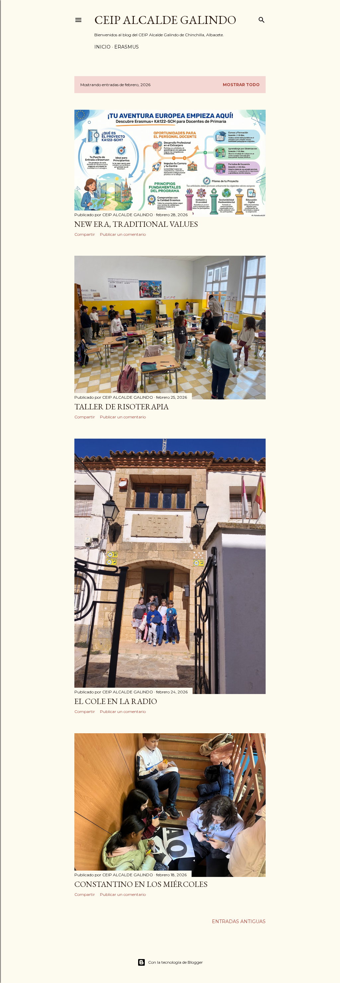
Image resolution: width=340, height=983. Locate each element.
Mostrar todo (241, 84)
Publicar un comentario (123, 234)
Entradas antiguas (239, 921)
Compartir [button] (84, 234)
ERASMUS (126, 47)
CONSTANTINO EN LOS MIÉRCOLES (141, 884)
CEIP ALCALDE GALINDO (165, 20)
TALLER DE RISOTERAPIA (121, 406)
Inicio (102, 47)
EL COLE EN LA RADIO (115, 701)
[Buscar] (262, 18)
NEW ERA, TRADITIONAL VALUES (136, 224)
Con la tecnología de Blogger (175, 962)
